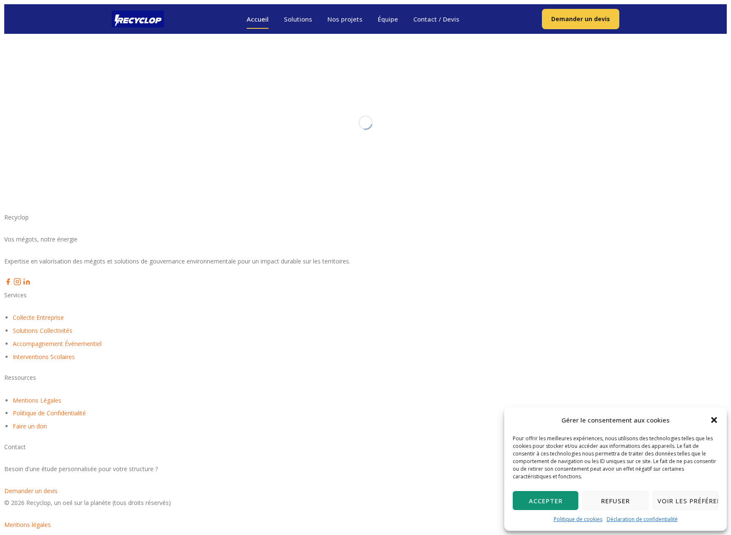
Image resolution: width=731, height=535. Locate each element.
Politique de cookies (578, 519)
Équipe (388, 19)
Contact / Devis (436, 19)
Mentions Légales (37, 400)
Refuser (615, 501)
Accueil (258, 19)
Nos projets (345, 19)
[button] (714, 420)
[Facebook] (9, 283)
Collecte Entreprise (38, 317)
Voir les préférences (687, 501)
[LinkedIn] (26, 283)
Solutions (298, 19)
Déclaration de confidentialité (642, 519)
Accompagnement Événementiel (57, 344)
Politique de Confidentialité (49, 413)
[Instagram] (18, 283)
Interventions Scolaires (44, 357)
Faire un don (30, 426)
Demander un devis (580, 19)
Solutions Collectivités (42, 330)
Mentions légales (27, 525)
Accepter (546, 501)
